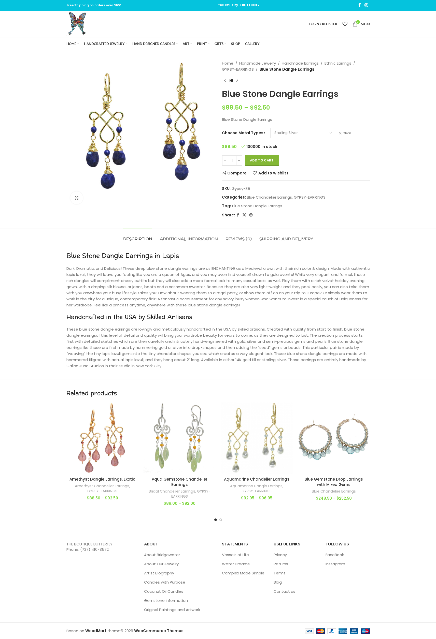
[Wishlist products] (345, 24)
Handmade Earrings (300, 63)
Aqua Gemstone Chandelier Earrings (179, 482)
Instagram (335, 564)
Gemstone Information (166, 600)
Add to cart (262, 160)
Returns (281, 564)
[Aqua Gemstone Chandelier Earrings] (180, 438)
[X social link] (244, 215)
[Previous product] (225, 81)
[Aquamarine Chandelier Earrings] (257, 438)
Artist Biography (159, 573)
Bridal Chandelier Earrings (172, 491)
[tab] (137, 236)
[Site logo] (77, 23)
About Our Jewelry (161, 564)
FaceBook (335, 554)
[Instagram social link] (366, 5)
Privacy (280, 554)
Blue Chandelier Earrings (269, 197)
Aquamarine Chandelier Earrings (256, 479)
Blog (278, 582)
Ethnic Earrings (338, 63)
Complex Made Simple (243, 573)
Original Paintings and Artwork (172, 609)
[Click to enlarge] (76, 197)
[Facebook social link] (360, 5)
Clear (347, 133)
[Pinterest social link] (251, 215)
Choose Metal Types (242, 133)
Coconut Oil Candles (163, 591)
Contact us (284, 591)
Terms (280, 573)
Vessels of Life (235, 554)
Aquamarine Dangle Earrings (256, 485)
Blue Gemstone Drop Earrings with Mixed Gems (334, 482)
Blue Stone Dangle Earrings (257, 206)
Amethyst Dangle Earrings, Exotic (102, 479)
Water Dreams (236, 564)
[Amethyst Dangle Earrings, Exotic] (102, 438)
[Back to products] (231, 81)
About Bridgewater (162, 554)
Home (227, 63)
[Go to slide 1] (215, 519)
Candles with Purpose (164, 582)
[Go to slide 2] (220, 519)
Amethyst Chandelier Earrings (102, 485)
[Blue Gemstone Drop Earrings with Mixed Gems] (334, 438)
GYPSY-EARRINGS (238, 69)
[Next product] (237, 81)
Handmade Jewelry (257, 63)
